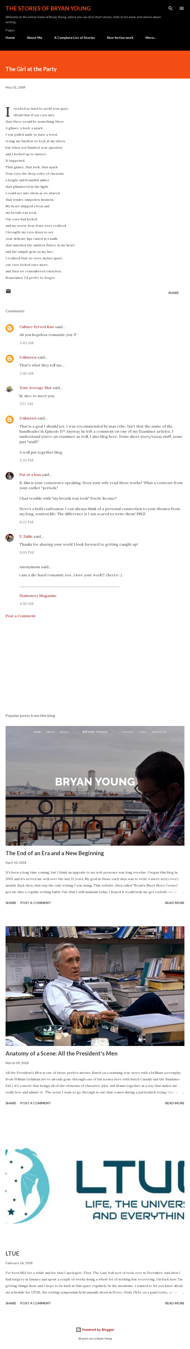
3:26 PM (26, 460)
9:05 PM (26, 552)
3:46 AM (26, 373)
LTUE (12, 1253)
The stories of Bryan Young (48, 8)
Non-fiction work (120, 38)
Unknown (28, 357)
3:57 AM (26, 403)
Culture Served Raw (36, 326)
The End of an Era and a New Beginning (55, 853)
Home (10, 38)
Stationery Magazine (38, 595)
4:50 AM (26, 603)
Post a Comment (20, 615)
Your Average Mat (35, 387)
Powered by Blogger (97, 1329)
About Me (34, 38)
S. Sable (26, 536)
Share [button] (173, 293)
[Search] (170, 8)
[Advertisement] (95, 665)
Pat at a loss (30, 474)
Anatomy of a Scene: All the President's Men (61, 1053)
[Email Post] (8, 293)
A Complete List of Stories (74, 38)
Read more (174, 903)
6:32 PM (26, 522)
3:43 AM (26, 342)
